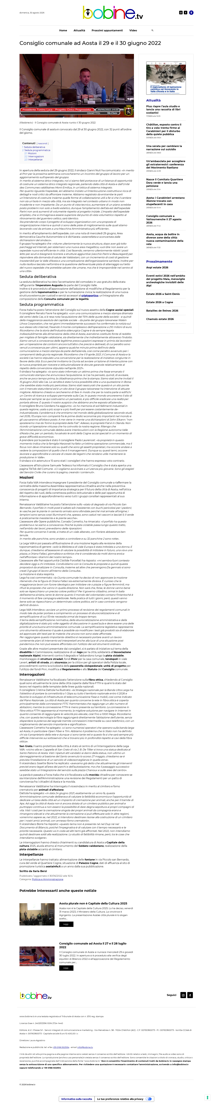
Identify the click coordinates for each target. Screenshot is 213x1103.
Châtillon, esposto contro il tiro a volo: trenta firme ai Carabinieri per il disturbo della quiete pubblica (163, 129)
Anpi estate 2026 (157, 267)
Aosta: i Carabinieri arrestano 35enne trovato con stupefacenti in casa (165, 201)
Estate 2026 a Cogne (159, 302)
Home (63, 30)
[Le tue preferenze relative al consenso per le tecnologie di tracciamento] (208, 1098)
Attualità (79, 30)
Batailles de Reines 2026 (162, 310)
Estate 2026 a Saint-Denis (163, 294)
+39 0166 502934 (61, 1047)
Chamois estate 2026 (160, 319)
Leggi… (66, 924)
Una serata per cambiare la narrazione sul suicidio (164, 148)
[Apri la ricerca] (152, 31)
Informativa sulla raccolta (76, 1099)
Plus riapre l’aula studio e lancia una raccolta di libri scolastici (163, 109)
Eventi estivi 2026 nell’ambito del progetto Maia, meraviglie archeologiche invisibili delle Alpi (165, 280)
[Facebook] (185, 12)
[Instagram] (181, 12)
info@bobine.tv (85, 1047)
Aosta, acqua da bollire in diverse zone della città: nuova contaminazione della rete (164, 239)
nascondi (42, 143)
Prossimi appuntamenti (107, 30)
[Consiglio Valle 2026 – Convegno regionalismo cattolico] (166, 78)
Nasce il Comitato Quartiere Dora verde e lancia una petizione (164, 182)
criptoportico (89, 295)
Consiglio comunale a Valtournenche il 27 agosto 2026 (163, 219)
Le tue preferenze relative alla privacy (120, 1099)
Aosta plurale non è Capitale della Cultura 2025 (93, 903)
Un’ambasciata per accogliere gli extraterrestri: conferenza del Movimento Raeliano (165, 164)
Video (133, 30)
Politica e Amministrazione (47, 879)
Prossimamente (159, 261)
